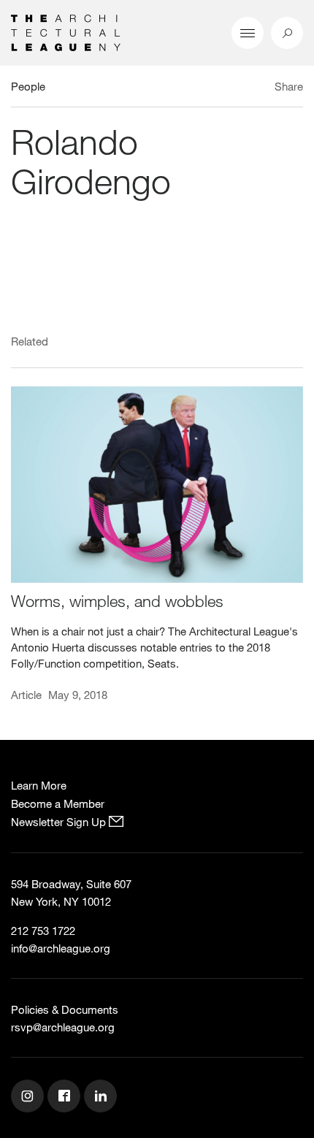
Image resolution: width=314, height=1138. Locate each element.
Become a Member (57, 803)
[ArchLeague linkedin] (102, 1098)
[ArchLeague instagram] (29, 1098)
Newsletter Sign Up (60, 821)
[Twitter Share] (245, 88)
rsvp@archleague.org (63, 1027)
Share (289, 86)
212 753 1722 (43, 930)
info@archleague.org (60, 948)
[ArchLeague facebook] (65, 1098)
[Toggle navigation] (248, 33)
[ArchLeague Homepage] (65, 31)
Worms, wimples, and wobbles (117, 601)
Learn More (38, 785)
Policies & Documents (64, 1009)
